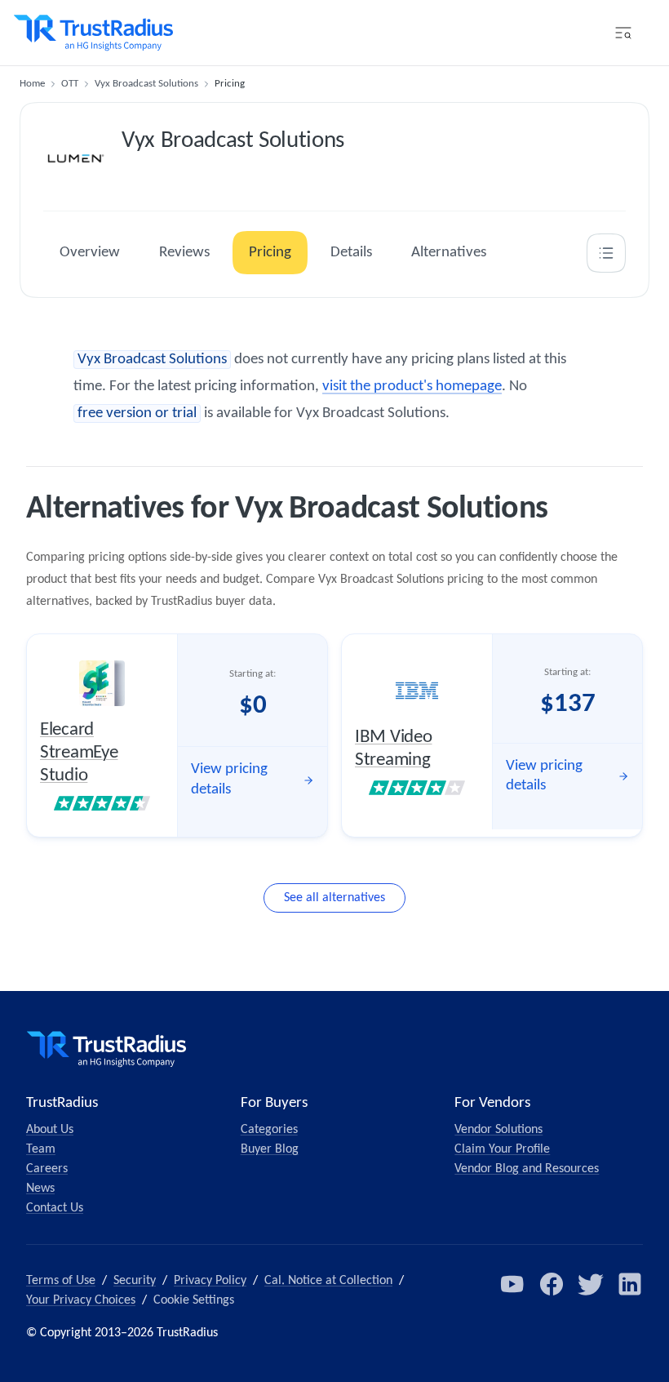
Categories (269, 1129)
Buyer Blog (270, 1149)
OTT (69, 83)
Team (40, 1149)
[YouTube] (512, 1284)
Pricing (270, 252)
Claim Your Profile (502, 1149)
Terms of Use (60, 1280)
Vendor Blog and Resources (526, 1168)
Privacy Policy (210, 1280)
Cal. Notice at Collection (328, 1280)
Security (134, 1280)
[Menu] (623, 32)
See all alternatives (334, 897)
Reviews (184, 252)
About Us (49, 1129)
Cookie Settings (193, 1300)
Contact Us (54, 1208)
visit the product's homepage (412, 386)
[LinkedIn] (630, 1284)
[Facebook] (551, 1284)
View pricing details (229, 779)
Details (351, 252)
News (40, 1188)
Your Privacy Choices (80, 1300)
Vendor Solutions (498, 1129)
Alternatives (448, 252)
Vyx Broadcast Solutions (146, 83)
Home (32, 83)
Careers (47, 1168)
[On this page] (606, 253)
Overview (90, 252)
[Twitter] (591, 1284)
